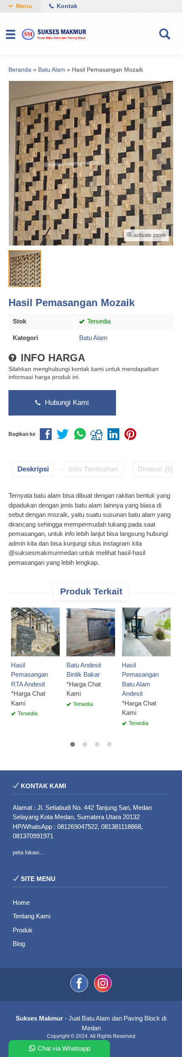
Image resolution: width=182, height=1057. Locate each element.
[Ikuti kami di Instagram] (103, 989)
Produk (23, 930)
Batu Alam (93, 337)
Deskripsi (33, 469)
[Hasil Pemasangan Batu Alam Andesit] (146, 631)
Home (21, 902)
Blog (19, 943)
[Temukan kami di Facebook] (80, 989)
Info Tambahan (93, 469)
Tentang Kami (31, 916)
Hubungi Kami (66, 402)
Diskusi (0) (156, 469)
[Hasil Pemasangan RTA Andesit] (35, 631)
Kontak (66, 6)
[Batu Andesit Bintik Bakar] (90, 631)
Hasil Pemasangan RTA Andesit (29, 674)
